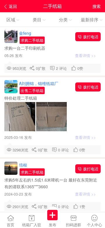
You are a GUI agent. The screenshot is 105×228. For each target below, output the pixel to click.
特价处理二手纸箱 (21, 98)
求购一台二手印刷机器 (25, 48)
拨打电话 (90, 36)
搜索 (96, 6)
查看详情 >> (86, 55)
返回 (13, 6)
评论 (64, 68)
